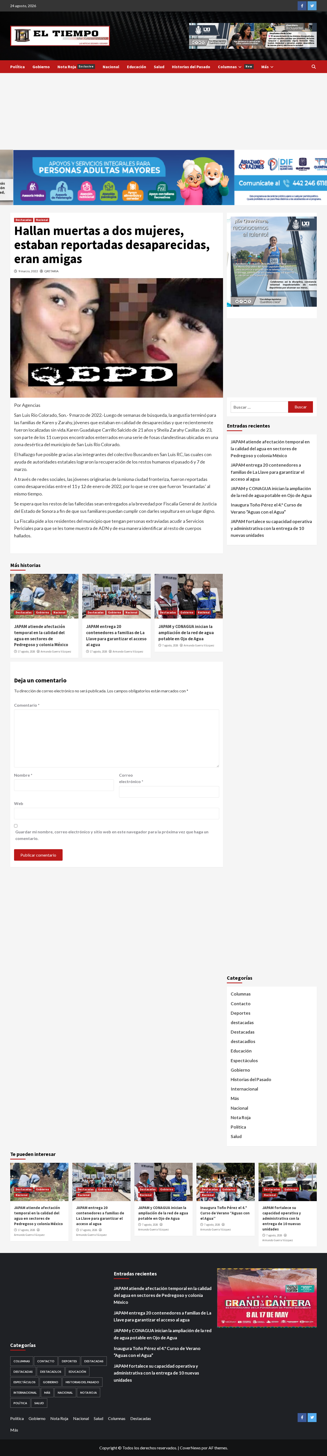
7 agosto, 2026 (170, 645)
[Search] (313, 67)
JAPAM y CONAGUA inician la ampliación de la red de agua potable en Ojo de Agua (186, 633)
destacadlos (243, 1041)
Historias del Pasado (191, 66)
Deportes (240, 1013)
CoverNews (190, 1447)
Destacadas (24, 220)
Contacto (241, 1003)
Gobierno (41, 66)
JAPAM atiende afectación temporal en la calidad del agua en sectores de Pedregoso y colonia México (41, 635)
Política (17, 66)
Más (265, 66)
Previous (180, 33)
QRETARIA (51, 271)
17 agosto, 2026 (26, 651)
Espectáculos (244, 1060)
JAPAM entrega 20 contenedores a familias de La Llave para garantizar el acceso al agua (116, 635)
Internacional (244, 1089)
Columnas (235, 66)
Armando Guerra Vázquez (56, 651)
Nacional (111, 66)
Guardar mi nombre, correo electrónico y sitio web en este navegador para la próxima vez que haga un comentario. (111, 835)
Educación (136, 66)
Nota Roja (75, 66)
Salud (159, 66)
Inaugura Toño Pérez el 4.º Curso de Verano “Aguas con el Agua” (266, 508)
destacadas (242, 1022)
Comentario (27, 705)
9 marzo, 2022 (28, 271)
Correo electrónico (131, 778)
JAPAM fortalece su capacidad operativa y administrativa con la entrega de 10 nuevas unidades (271, 528)
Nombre (23, 775)
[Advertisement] (163, 111)
